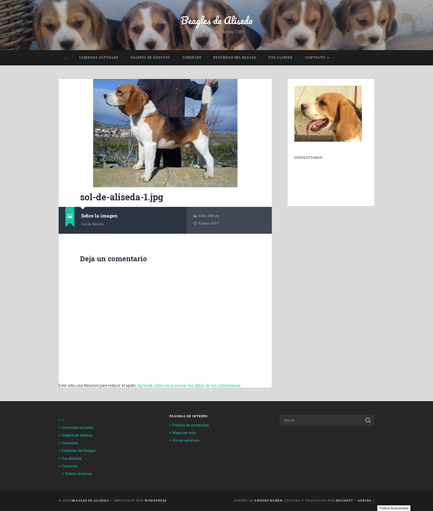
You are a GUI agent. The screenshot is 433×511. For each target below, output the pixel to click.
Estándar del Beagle (235, 57)
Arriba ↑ (365, 500)
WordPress (155, 500)
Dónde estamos (78, 473)
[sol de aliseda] (165, 133)
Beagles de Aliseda (217, 20)
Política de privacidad (190, 425)
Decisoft (344, 500)
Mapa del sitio (184, 432)
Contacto (315, 57)
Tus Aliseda (280, 57)
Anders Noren (268, 500)
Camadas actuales (98, 57)
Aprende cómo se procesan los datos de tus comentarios (189, 385)
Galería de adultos (150, 57)
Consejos (191, 57)
